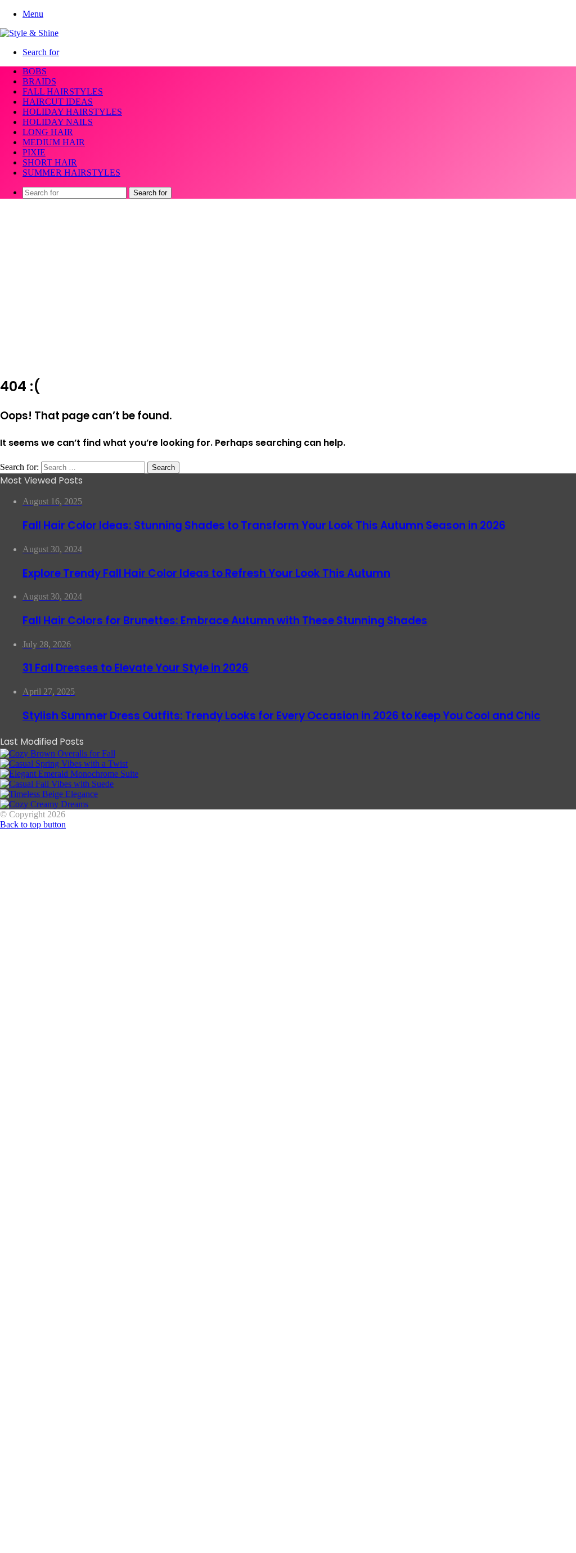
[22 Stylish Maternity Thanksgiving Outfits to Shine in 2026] (57, 753)
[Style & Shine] (29, 33)
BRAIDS (39, 81)
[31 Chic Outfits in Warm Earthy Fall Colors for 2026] (69, 773)
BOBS (34, 71)
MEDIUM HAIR (53, 142)
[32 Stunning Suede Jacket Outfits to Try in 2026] (57, 784)
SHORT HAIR (49, 162)
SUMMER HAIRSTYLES (71, 172)
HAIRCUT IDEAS (57, 101)
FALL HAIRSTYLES (62, 91)
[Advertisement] (288, 286)
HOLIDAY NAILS (57, 122)
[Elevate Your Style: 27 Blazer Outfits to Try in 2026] (64, 763)
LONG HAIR (47, 132)
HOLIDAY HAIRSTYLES (72, 112)
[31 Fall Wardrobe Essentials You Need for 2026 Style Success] (44, 804)
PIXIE (34, 152)
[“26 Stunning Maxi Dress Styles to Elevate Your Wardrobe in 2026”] (49, 794)
